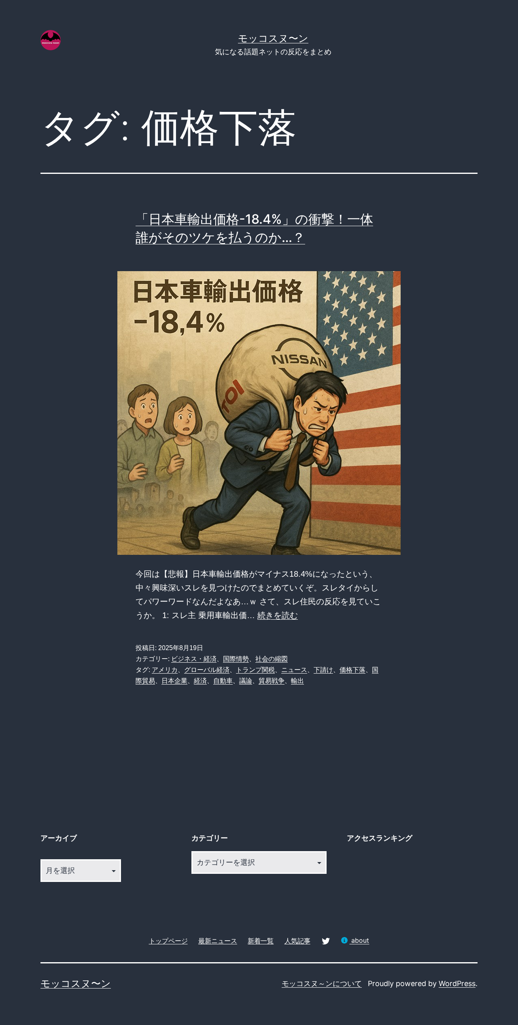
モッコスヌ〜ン (273, 38)
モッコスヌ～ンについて (322, 983)
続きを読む (277, 615)
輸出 (297, 680)
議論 (245, 680)
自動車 (223, 680)
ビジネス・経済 (194, 658)
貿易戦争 (271, 680)
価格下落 (352, 669)
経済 (200, 680)
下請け (323, 669)
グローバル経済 (206, 669)
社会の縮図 (271, 658)
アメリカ (165, 669)
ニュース (294, 669)
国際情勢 (236, 658)
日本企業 (174, 680)
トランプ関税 (255, 669)
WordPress (457, 983)
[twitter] (326, 940)
